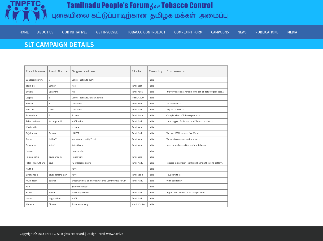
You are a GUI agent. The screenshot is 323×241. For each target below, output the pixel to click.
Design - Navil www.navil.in (105, 234)
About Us (45, 32)
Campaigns (220, 32)
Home (24, 32)
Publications (267, 32)
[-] (116, 23)
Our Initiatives (74, 32)
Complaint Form (188, 32)
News (242, 32)
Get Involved (107, 32)
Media (292, 32)
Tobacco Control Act (146, 32)
